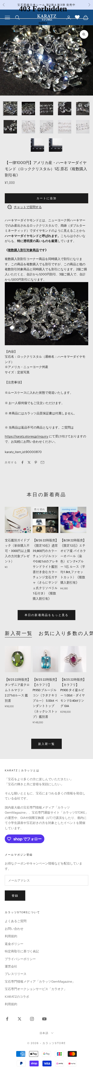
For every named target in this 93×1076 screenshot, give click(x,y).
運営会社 (11, 966)
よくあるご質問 (15, 921)
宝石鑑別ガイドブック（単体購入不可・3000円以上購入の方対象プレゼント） (17, 550)
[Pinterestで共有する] (36, 462)
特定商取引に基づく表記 (22, 951)
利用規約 (11, 936)
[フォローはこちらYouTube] (44, 1018)
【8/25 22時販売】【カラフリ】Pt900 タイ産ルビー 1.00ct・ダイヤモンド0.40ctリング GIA (73, 693)
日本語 (44, 1033)
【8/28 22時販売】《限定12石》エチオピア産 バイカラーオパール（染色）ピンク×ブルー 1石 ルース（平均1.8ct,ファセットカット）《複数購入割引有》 (73, 561)
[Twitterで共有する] (29, 462)
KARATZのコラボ (17, 996)
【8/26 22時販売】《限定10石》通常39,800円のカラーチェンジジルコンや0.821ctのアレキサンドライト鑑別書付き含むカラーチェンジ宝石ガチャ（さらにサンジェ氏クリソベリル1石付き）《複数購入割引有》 (45, 569)
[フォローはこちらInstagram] (32, 1018)
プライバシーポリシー (20, 959)
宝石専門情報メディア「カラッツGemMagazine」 (40, 981)
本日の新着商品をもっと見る (46, 615)
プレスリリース (15, 974)
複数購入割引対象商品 (23, 250)
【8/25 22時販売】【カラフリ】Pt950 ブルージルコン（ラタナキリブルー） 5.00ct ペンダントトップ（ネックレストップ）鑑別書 (45, 698)
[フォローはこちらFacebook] (7, 1018)
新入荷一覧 (19, 633)
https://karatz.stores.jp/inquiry (26, 436)
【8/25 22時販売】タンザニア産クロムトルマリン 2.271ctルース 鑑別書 (18, 690)
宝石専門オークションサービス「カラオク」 (36, 989)
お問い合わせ (14, 929)
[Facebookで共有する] (22, 462)
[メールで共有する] (42, 462)
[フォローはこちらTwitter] (19, 1018)
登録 (15, 895)
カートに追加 (46, 198)
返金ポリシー (14, 944)
